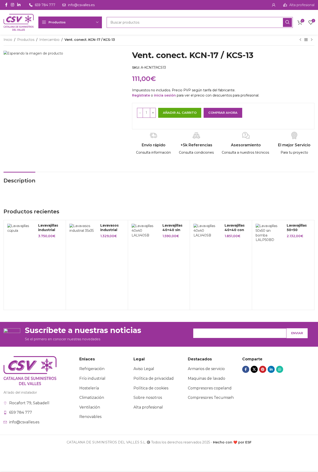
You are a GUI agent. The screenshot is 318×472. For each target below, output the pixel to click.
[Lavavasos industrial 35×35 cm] (83, 228)
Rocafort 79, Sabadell (29, 403)
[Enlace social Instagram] (12, 4)
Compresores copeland (210, 388)
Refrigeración (92, 369)
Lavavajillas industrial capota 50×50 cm (48, 232)
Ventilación (89, 407)
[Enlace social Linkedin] (19, 4)
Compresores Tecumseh (211, 397)
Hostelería (89, 388)
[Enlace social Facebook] (6, 4)
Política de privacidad (153, 378)
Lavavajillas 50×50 (297, 227)
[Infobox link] (298, 5)
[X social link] (254, 369)
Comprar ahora (222, 112)
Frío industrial (92, 378)
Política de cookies (150, 388)
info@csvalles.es (24, 422)
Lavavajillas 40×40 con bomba (235, 230)
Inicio (8, 40)
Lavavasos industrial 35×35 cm (109, 230)
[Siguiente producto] (311, 40)
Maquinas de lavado (206, 378)
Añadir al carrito (180, 112)
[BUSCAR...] (287, 22)
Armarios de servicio (206, 369)
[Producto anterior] (300, 40)
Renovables (90, 416)
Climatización (91, 397)
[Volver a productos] (306, 40)
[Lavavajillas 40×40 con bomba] (207, 231)
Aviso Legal (143, 369)
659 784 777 (20, 412)
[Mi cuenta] (274, 5)
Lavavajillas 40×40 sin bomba (172, 230)
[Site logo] (19, 22)
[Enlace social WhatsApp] (279, 369)
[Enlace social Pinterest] (262, 369)
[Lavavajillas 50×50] (269, 233)
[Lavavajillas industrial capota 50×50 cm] (21, 228)
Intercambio (49, 40)
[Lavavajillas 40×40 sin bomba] (145, 231)
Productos (25, 40)
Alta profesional (148, 407)
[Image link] (30, 370)
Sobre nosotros (147, 397)
